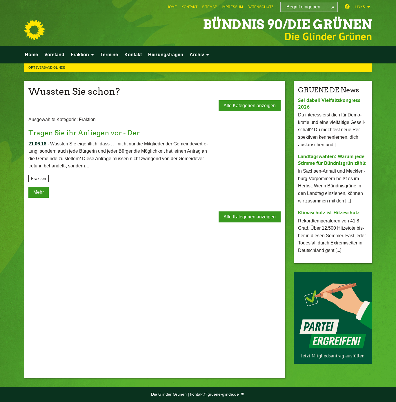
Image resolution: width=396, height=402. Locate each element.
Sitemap (209, 7)
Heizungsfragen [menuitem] (165, 54)
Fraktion (38, 178)
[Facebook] (347, 7)
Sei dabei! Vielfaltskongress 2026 (329, 103)
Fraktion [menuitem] (80, 54)
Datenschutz (260, 7)
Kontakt (189, 7)
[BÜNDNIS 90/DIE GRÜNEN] (34, 30)
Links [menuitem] (360, 7)
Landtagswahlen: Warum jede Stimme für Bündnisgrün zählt (332, 159)
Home (171, 7)
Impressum (232, 7)
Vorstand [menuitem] (54, 54)
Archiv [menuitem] (197, 54)
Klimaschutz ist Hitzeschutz (328, 212)
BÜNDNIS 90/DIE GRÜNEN (287, 24)
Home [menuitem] (31, 54)
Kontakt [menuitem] (133, 54)
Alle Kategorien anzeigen (250, 105)
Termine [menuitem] (109, 54)
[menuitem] (171, 7)
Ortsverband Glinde (46, 67)
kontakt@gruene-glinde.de (215, 394)
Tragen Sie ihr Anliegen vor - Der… (87, 133)
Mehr (38, 192)
